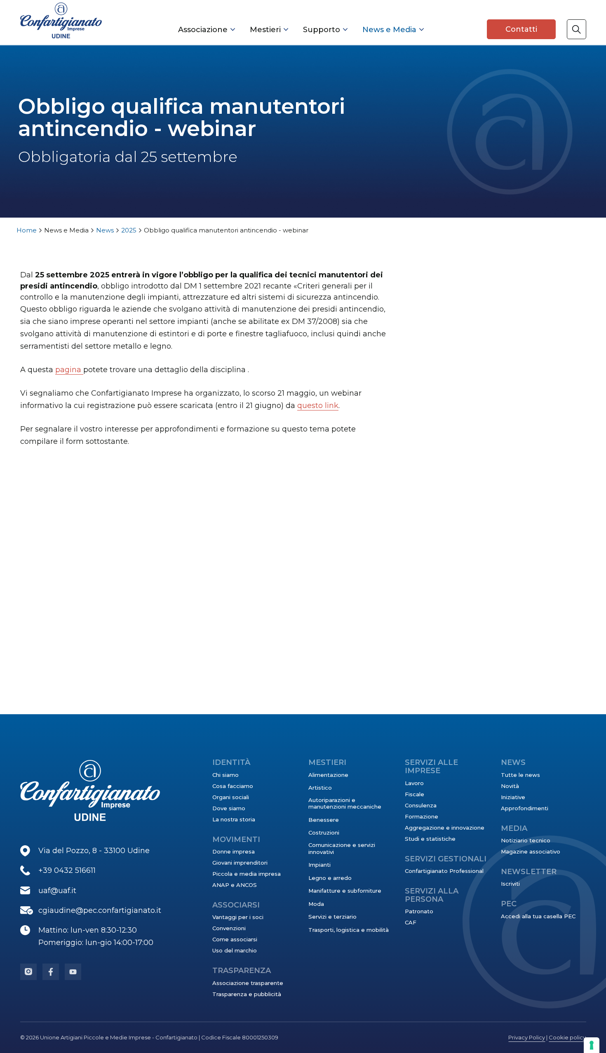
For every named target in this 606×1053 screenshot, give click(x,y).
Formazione (421, 816)
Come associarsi (234, 939)
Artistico (320, 787)
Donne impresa (233, 851)
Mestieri (265, 29)
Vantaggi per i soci (237, 917)
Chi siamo (225, 775)
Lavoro (414, 783)
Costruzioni (323, 832)
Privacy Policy (526, 1037)
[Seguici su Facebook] (50, 972)
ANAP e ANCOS (234, 885)
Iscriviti (510, 883)
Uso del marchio (234, 950)
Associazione (203, 29)
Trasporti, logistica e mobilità (348, 929)
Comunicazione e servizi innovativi (341, 848)
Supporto (321, 29)
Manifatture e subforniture (344, 890)
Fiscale (414, 794)
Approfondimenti (524, 808)
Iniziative (513, 797)
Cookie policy (567, 1037)
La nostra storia (233, 819)
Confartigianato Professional (444, 871)
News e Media (389, 29)
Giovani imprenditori (240, 862)
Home (26, 230)
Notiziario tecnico (525, 840)
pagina (69, 369)
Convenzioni (229, 928)
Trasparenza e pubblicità (246, 994)
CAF (410, 922)
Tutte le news (520, 775)
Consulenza (421, 805)
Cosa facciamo (232, 786)
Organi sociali (230, 797)
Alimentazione (328, 775)
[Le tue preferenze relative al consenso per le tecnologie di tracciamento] (591, 1045)
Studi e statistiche (430, 838)
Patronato (419, 911)
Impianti (319, 864)
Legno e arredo (330, 878)
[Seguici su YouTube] (73, 972)
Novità (510, 786)
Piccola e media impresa (246, 873)
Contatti (521, 29)
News (105, 230)
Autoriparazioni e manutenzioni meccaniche (344, 803)
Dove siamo (228, 808)
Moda (316, 904)
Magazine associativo (530, 851)
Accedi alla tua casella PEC (538, 916)
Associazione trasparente (247, 983)
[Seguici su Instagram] (28, 972)
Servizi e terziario (332, 916)
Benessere (323, 819)
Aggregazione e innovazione (444, 827)
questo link (317, 405)
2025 (128, 230)
